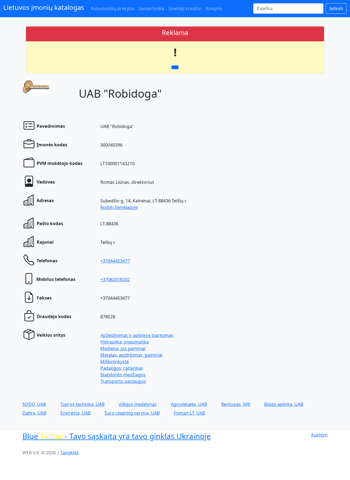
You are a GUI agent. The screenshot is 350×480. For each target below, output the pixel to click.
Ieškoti (336, 8)
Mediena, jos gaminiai (122, 348)
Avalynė (214, 8)
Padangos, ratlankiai (121, 368)
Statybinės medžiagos (123, 375)
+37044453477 (115, 261)
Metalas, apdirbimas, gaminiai (131, 355)
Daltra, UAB (34, 413)
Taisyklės (69, 453)
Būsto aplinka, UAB (283, 404)
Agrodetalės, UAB (189, 404)
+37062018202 (115, 280)
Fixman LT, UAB (189, 413)
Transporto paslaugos (123, 381)
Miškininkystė (114, 362)
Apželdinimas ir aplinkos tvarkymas (136, 335)
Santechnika (151, 8)
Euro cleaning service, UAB (132, 413)
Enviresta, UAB (75, 413)
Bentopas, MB (235, 404)
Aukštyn (319, 435)
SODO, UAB (34, 404)
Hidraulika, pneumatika (124, 342)
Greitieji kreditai (185, 8)
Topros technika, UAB (82, 404)
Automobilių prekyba (112, 8)
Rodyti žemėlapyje (119, 207)
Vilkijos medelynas (138, 404)
